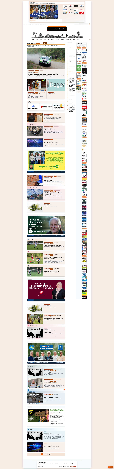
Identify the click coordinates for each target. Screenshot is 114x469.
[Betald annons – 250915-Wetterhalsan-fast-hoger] (76, 13)
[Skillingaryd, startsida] (57, 28)
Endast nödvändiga (66, 466)
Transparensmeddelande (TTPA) (34, 21)
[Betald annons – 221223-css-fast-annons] (84, 67)
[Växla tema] (90, 39)
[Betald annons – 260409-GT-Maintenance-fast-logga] (76, 9)
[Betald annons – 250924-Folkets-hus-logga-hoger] (84, 120)
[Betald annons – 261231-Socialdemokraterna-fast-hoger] (84, 207)
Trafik (26, 24)
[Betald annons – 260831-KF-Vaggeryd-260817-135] (78, 82)
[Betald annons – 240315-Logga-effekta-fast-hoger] (84, 65)
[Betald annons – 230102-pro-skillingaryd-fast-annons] (84, 274)
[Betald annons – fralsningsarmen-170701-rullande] (84, 160)
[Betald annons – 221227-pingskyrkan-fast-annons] (84, 145)
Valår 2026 (33, 24)
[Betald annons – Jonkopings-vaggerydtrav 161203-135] (84, 244)
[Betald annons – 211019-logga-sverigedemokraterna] (84, 225)
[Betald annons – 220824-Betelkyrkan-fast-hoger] (84, 158)
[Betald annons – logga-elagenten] (81, 13)
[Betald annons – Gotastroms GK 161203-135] (84, 239)
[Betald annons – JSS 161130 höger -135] (84, 176)
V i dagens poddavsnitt (70, 61)
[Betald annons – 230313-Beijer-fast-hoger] (84, 110)
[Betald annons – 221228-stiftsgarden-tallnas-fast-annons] (65, 6)
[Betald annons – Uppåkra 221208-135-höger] (84, 187)
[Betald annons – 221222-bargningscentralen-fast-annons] (84, 167)
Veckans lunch (37, 24)
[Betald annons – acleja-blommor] (84, 112)
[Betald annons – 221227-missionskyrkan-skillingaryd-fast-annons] (84, 143)
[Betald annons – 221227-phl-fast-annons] (70, 13)
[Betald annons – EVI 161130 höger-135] (84, 185)
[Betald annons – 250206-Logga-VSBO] (84, 136)
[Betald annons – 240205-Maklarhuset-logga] (84, 127)
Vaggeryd (45, 43)
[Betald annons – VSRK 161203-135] (84, 251)
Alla (42, 43)
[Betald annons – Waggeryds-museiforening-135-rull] (84, 283)
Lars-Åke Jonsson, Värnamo (71, 82)
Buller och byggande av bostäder (72, 95)
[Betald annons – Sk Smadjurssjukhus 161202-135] (84, 93)
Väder (24, 24)
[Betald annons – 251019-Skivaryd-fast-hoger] (84, 291)
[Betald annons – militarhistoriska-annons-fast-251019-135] (84, 293)
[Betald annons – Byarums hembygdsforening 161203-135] (84, 258)
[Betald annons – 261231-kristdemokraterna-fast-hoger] (84, 219)
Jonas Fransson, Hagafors (71, 86)
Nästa (49, 454)
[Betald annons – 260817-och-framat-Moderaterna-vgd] (46, 12)
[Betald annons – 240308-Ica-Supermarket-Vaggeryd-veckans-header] (70, 6)
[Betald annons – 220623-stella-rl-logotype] (84, 131)
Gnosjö (53, 43)
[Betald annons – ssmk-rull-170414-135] (84, 231)
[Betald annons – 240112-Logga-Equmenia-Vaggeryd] (84, 148)
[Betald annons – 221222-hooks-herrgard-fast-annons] (84, 57)
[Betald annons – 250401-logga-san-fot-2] (84, 71)
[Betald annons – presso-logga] (84, 179)
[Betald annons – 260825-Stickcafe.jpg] (78, 51)
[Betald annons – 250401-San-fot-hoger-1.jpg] (84, 85)
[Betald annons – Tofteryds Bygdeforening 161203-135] (84, 285)
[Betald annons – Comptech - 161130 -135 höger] (84, 195)
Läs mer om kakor (40, 466)
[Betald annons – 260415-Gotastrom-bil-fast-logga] (76, 6)
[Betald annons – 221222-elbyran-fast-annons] (65, 9)
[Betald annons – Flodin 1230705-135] (84, 129)
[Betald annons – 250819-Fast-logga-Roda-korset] (84, 105)
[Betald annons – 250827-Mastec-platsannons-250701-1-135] (78, 75)
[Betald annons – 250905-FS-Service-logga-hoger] (81, 9)
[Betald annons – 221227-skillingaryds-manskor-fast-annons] (84, 263)
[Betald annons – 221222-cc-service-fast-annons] (84, 165)
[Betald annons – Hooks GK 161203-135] (84, 236)
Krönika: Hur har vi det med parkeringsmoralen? (72, 72)
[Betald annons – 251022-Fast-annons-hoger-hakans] (84, 82)
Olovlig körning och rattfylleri (72, 66)
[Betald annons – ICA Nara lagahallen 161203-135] (84, 50)
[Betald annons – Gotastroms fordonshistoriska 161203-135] (84, 261)
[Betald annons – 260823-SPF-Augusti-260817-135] (78, 62)
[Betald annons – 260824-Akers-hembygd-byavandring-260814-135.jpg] (78, 68)
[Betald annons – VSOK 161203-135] (84, 241)
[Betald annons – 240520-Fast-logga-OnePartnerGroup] (81, 6)
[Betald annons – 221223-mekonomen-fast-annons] (84, 170)
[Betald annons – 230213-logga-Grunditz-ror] (84, 90)
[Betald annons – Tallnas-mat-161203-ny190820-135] (84, 54)
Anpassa (60, 466)
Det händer (29, 24)
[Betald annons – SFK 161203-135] (84, 249)
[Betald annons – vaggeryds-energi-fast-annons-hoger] (84, 297)
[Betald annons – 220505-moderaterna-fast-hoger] (84, 213)
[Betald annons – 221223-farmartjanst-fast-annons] (84, 75)
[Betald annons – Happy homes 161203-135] (84, 102)
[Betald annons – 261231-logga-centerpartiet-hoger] (84, 201)
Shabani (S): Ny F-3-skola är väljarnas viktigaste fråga (72, 77)
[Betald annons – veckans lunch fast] (84, 52)
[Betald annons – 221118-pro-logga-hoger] (84, 288)
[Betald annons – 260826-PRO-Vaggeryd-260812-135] (78, 57)
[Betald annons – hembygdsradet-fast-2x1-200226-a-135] (84, 277)
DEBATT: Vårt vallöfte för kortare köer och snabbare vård (72, 90)
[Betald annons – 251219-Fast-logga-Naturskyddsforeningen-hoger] (84, 268)
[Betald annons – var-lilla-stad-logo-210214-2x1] (84, 115)
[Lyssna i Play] (64, 389)
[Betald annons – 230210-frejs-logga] (84, 124)
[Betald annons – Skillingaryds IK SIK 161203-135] (84, 233)
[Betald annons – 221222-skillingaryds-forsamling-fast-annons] (70, 9)
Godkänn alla (73, 466)
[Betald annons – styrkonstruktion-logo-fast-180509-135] (84, 173)
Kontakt (44, 24)
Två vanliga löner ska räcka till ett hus (72, 107)
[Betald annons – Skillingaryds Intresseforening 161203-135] (84, 266)
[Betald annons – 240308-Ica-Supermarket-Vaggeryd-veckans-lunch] (84, 60)
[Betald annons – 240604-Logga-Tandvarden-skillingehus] (84, 86)
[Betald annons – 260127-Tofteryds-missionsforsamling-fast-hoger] (84, 155)
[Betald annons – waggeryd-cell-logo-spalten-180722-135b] (84, 189)
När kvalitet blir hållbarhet (71, 99)
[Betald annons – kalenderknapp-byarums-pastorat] (65, 13)
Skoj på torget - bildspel (71, 47)
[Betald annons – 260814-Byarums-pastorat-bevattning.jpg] (78, 89)
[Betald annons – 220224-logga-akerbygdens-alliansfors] (84, 150)
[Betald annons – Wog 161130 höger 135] (84, 192)
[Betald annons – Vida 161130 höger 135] (84, 182)
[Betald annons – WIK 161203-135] (84, 247)
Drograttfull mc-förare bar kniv (71, 111)
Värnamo (49, 43)
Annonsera (41, 24)
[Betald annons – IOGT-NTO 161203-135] (84, 280)
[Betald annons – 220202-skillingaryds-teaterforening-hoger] (84, 271)
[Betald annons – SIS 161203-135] (84, 254)
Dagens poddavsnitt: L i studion (72, 103)
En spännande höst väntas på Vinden (72, 56)
